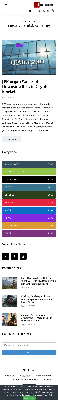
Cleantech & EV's (29, 172)
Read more (11, 139)
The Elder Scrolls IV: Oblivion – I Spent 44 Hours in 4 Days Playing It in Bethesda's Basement (38, 280)
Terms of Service (43, 375)
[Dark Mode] (48, 10)
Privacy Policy (24, 375)
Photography (29, 226)
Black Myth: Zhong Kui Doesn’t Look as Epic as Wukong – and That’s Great (37, 299)
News (19, 45)
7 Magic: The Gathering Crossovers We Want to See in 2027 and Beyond (36, 317)
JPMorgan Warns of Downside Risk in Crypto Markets (25, 86)
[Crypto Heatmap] (52, 10)
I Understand (29, 398)
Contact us (47, 379)
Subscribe (29, 352)
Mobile (29, 210)
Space (29, 233)
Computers (29, 179)
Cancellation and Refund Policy (23, 379)
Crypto (10, 45)
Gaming (29, 202)
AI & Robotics (29, 164)
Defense (29, 195)
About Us (9, 375)
